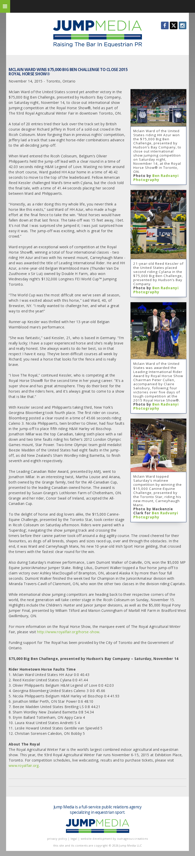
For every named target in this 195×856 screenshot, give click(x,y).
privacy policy (57, 838)
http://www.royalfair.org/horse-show (68, 631)
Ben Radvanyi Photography (156, 177)
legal (74, 838)
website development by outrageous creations (114, 838)
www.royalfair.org (24, 765)
